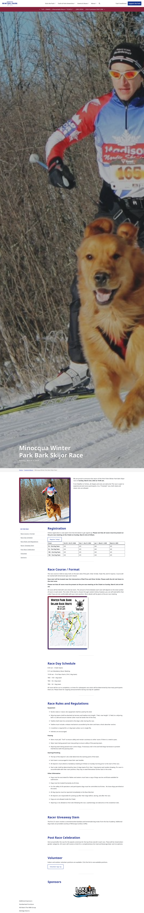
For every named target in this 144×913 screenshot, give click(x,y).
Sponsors (24, 557)
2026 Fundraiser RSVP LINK (94, 9)
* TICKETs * (69, 9)
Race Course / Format (28, 534)
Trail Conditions (121, 3)
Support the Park (134, 3)
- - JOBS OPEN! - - (79, 9)
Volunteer (24, 553)
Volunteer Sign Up (55, 867)
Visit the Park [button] (49, 3)
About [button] (93, 3)
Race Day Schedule (27, 538)
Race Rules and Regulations (29, 542)
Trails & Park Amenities (66, 3)
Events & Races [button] (82, 3)
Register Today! (55, 539)
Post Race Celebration (28, 549)
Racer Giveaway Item (27, 545)
